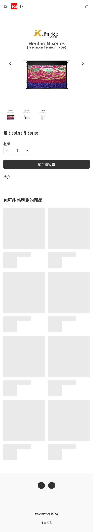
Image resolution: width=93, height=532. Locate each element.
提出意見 (46, 522)
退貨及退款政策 (49, 514)
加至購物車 (46, 164)
